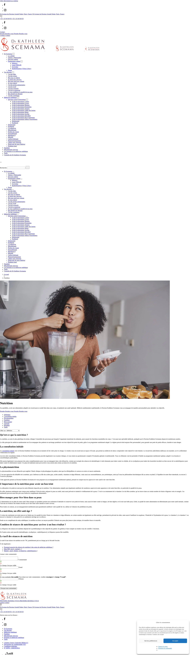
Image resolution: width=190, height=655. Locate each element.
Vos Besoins (8, 72)
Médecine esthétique (10, 97)
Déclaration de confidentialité (165, 648)
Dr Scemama (8, 54)
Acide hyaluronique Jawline (20, 114)
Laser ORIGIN (16, 65)
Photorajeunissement (14, 141)
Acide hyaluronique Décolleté (21, 116)
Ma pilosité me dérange (15, 94)
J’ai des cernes (12, 76)
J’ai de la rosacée (13, 88)
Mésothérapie (12, 130)
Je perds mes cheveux (14, 79)
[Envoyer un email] (4, 654)
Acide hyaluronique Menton (20, 105)
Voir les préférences (150, 641)
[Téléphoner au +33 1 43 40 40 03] (1, 654)
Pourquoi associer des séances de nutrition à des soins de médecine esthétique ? (28, 547)
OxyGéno (15, 67)
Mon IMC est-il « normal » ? (13, 549)
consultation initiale (8, 451)
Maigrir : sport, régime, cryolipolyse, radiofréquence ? (20, 551)
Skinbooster (15, 121)
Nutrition (7, 148)
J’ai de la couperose (14, 90)
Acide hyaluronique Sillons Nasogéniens (24, 119)
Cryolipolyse (12, 128)
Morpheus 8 (11, 135)
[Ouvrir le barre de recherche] (1, 160)
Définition (7, 415)
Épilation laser (12, 146)
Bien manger (8, 422)
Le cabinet (11, 56)
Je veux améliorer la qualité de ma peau (20, 92)
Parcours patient (13, 59)
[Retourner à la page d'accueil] (49, 50)
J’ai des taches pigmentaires (16, 85)
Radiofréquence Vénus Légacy (21, 68)
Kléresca (14, 63)
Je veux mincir (12, 83)
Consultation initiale (10, 416)
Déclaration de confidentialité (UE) (15, 644)
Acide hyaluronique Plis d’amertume (23, 117)
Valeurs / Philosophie (14, 57)
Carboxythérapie (13, 139)
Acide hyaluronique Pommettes (21, 107)
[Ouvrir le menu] (1, 162)
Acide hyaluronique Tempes (20, 108)
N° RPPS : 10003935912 (12, 648)
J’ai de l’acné (12, 87)
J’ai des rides (12, 74)
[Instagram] (5, 11)
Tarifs (6, 153)
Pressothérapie (12, 133)
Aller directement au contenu (9, 1)
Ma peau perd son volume (16, 81)
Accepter (175, 641)
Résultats (7, 425)
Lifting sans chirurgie (14, 142)
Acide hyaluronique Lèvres (20, 103)
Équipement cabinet (14, 61)
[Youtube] (5, 8)
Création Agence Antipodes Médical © (16, 643)
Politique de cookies (163, 646)
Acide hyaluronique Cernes (20, 101)
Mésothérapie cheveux (11, 149)
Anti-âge (6, 423)
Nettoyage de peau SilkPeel (16, 144)
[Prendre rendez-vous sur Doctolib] (9, 654)
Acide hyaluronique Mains (20, 112)
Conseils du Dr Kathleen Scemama (15, 155)
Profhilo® (15, 123)
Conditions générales (10, 646)
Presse (10, 70)
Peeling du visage (13, 132)
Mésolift (10, 137)
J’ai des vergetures (13, 95)
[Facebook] (4, 5)
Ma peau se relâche (14, 78)
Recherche (3, 168)
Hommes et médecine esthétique (14, 637)
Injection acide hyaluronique (17, 99)
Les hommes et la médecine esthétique (16, 151)
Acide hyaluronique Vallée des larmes (23, 110)
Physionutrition (8, 418)
